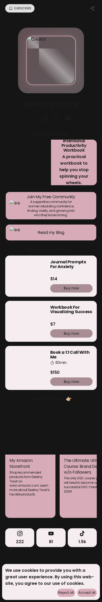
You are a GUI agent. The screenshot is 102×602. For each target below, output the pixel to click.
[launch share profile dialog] (92, 8)
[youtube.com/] (68, 119)
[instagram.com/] (57, 119)
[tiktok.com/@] (45, 119)
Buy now (71, 288)
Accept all (86, 592)
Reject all (66, 592)
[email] (33, 119)
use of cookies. (68, 583)
